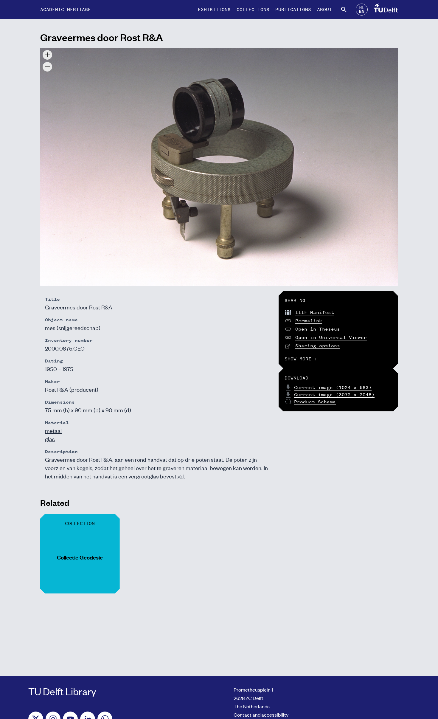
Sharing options (317, 345)
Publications (293, 9)
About (324, 9)
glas (50, 438)
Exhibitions (214, 9)
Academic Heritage (65, 9)
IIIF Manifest (314, 312)
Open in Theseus (317, 329)
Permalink (308, 320)
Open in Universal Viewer (331, 337)
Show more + (301, 359)
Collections (253, 9)
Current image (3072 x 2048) (334, 394)
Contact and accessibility (261, 714)
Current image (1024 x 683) (333, 387)
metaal (53, 430)
